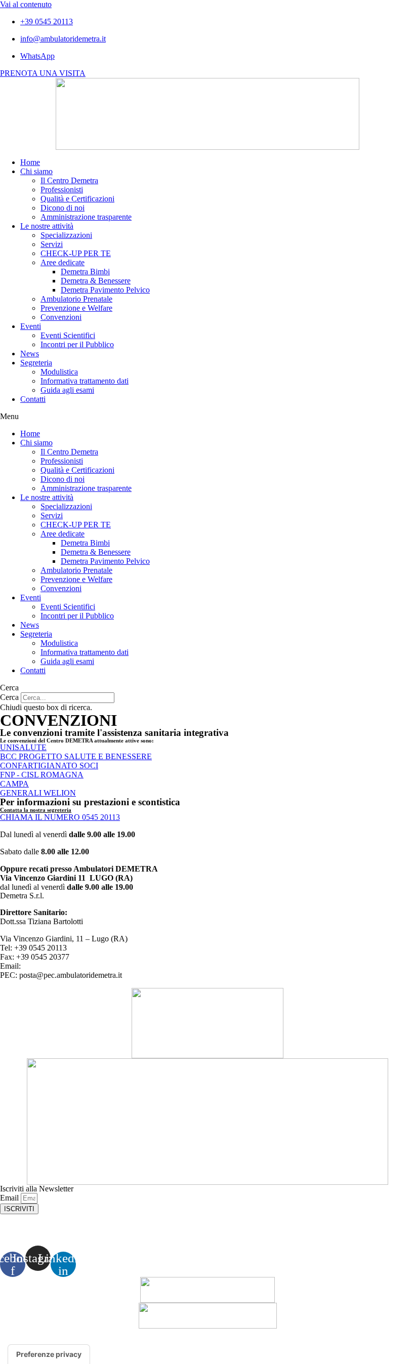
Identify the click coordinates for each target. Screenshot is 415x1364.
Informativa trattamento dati (84, 381)
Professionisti (61, 189)
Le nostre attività (46, 226)
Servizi (51, 244)
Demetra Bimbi (85, 271)
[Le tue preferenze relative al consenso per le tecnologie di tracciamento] (49, 1354)
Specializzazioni (66, 235)
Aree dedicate (62, 262)
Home (30, 162)
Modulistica (59, 371)
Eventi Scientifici (67, 335)
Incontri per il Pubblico (77, 344)
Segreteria (36, 362)
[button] (207, 416)
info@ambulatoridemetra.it (64, 966)
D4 (328, 1341)
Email (10, 1197)
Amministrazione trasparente (86, 217)
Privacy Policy (208, 1230)
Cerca (9, 697)
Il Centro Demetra (69, 180)
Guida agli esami (67, 390)
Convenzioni (60, 317)
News (29, 353)
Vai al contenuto (26, 4)
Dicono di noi (62, 207)
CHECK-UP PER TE (75, 253)
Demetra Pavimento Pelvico (105, 289)
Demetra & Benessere (96, 280)
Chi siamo (36, 171)
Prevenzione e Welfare (76, 308)
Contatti (33, 399)
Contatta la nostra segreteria (35, 810)
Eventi (30, 326)
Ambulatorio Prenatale (76, 299)
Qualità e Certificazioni (77, 198)
